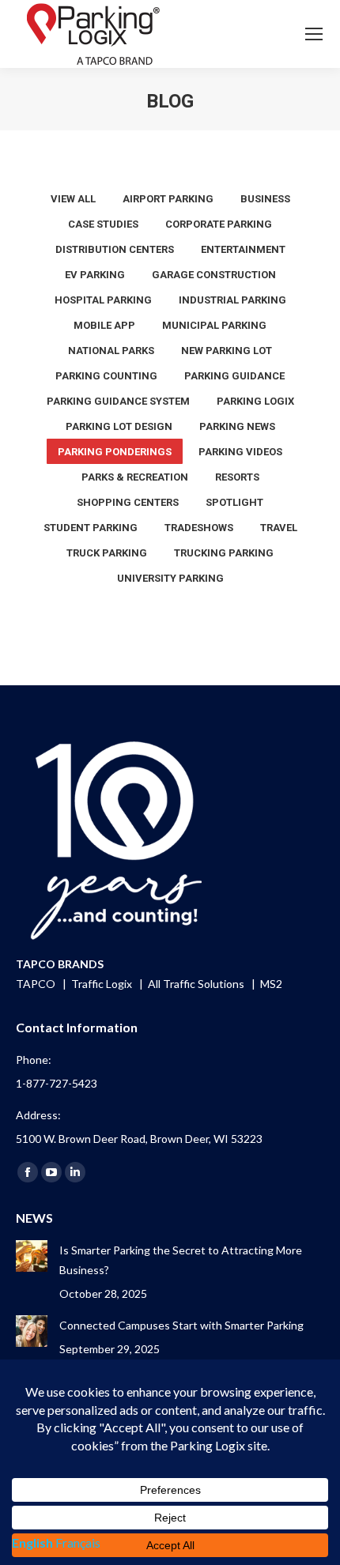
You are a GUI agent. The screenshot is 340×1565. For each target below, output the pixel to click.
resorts (237, 477)
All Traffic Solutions (197, 983)
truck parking (106, 553)
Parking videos (240, 452)
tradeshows (198, 528)
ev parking (95, 275)
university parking (170, 578)
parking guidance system (118, 401)
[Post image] (31, 1256)
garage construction (214, 275)
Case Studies (103, 224)
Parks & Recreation (134, 477)
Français (77, 1542)
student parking (90, 528)
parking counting (106, 376)
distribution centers (114, 249)
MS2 (271, 983)
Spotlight (234, 502)
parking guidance (234, 376)
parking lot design (119, 426)
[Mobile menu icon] (314, 34)
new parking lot (226, 350)
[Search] (269, 34)
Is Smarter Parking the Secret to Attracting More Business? (180, 1260)
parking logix (255, 401)
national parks (111, 350)
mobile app (104, 325)
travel (278, 528)
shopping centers (128, 502)
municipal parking (214, 325)
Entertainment (243, 249)
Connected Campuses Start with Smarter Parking (181, 1325)
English (32, 1542)
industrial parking (232, 300)
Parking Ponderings (115, 452)
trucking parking (224, 553)
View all (73, 199)
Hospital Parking (103, 300)
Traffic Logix (102, 983)
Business (265, 199)
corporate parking (218, 224)
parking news (237, 426)
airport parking (168, 199)
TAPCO (37, 983)
